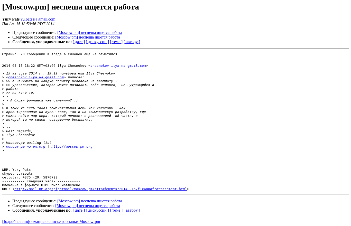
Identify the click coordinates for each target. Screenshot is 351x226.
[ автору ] (132, 42)
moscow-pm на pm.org (25, 146)
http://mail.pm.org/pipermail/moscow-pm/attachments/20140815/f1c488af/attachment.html (100, 189)
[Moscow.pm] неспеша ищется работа (89, 32)
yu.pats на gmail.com (38, 19)
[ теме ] (116, 42)
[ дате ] (79, 42)
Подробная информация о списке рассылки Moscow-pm (51, 221)
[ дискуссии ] (97, 42)
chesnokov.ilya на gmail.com (118, 66)
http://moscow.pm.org (72, 146)
